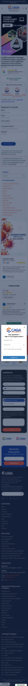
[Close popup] (24, 327)
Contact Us (14, 357)
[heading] (14, 336)
